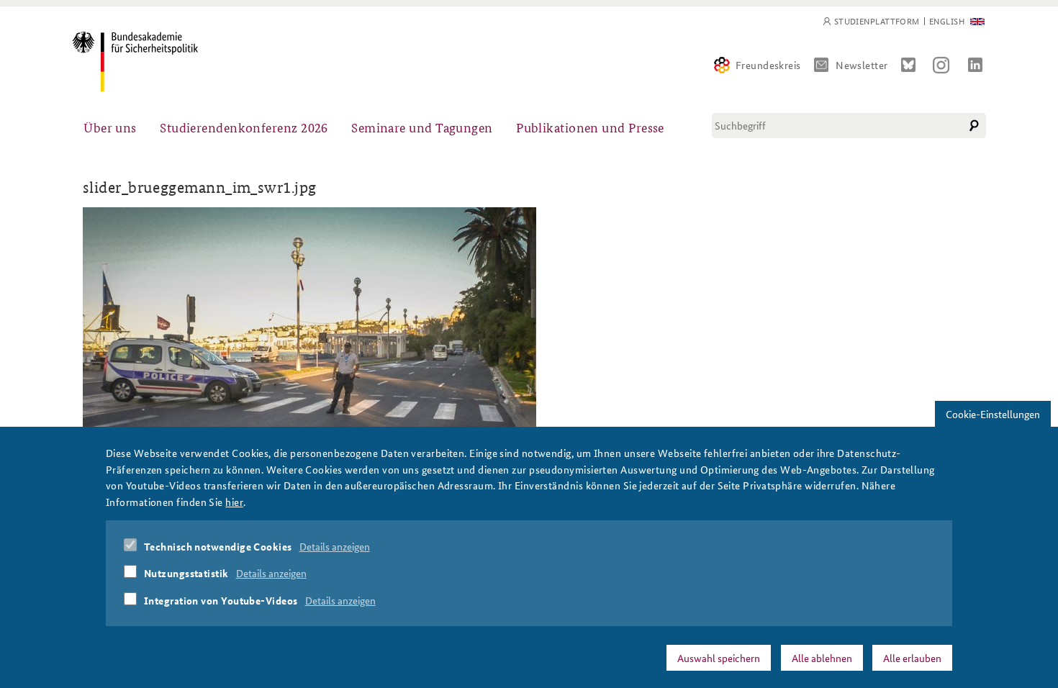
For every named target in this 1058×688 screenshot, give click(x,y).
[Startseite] (135, 61)
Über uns (110, 127)
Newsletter (862, 65)
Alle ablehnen (822, 657)
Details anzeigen (334, 546)
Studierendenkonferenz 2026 (244, 127)
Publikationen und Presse (590, 127)
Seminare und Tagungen (421, 127)
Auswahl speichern (718, 657)
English (946, 21)
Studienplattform (877, 21)
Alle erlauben (912, 657)
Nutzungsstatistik (186, 573)
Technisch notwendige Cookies (218, 546)
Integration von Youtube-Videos (221, 600)
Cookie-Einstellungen (993, 414)
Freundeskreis (768, 65)
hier (234, 501)
